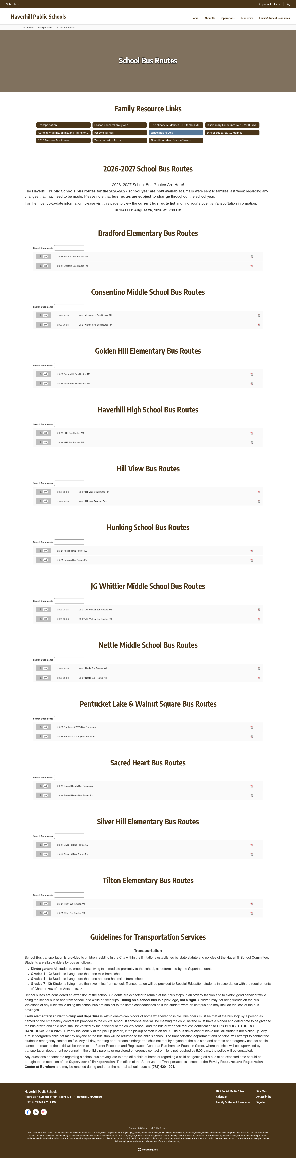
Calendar (221, 1096)
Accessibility (263, 1096)
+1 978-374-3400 (46, 1101)
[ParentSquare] (148, 1149)
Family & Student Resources (233, 1102)
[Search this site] (288, 4)
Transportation (45, 27)
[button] (13, 4)
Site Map (261, 1091)
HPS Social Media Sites (230, 1091)
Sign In (260, 1102)
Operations (28, 27)
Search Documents (43, 247)
